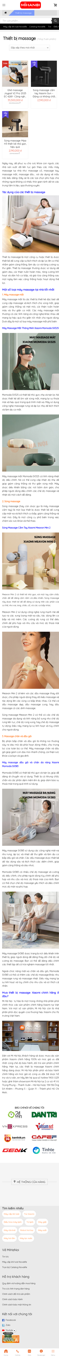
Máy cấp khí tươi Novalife (15, 26)
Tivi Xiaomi (29, 1214)
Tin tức (5, 1256)
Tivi (49, 26)
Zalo (8, 1325)
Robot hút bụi (26, 1230)
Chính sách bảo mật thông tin (16, 1304)
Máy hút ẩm (9, 1238)
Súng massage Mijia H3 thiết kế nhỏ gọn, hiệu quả (15, 143)
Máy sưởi (42, 1230)
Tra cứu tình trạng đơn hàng (16, 1288)
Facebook (11, 1320)
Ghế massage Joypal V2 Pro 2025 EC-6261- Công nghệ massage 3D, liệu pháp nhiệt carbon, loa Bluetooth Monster (15, 93)
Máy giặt (42, 1222)
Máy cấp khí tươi (11, 1214)
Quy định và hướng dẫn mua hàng (18, 1283)
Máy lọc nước (26, 1238)
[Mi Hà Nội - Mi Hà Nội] (30, 5)
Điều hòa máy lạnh (13, 1222)
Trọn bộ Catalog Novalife (14, 1267)
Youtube (10, 1330)
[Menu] (4, 4)
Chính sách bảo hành (12, 1299)
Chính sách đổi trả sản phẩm (16, 1294)
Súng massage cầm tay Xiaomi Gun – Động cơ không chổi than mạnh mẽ (44, 93)
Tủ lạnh (29, 1222)
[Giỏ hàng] (55, 5)
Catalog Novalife (37, 26)
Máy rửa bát (9, 1230)
